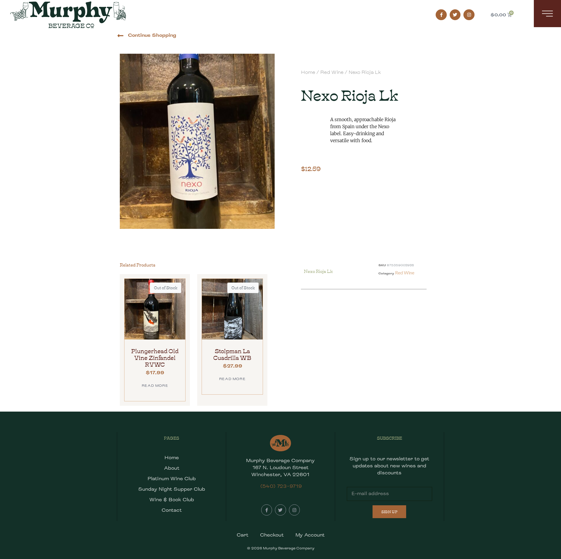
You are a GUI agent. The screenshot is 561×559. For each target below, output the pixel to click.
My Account (310, 535)
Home (308, 72)
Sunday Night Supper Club (171, 489)
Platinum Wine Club (172, 478)
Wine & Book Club (171, 499)
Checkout (272, 535)
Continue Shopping (152, 35)
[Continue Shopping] (120, 35)
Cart (242, 535)
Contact (172, 510)
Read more (155, 385)
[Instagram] (469, 14)
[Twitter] (455, 14)
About (171, 468)
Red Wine (332, 72)
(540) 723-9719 (281, 486)
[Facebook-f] (441, 14)
